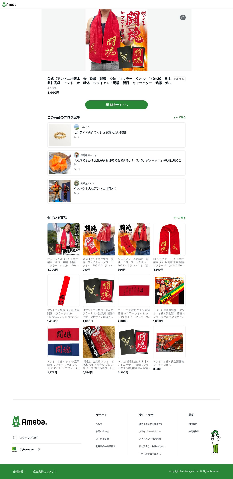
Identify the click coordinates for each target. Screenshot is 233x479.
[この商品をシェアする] (183, 17)
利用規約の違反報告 (105, 446)
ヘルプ (99, 424)
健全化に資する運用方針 (151, 424)
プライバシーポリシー (150, 431)
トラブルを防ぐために (150, 453)
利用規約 (193, 424)
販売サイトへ (119, 105)
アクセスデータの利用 (150, 438)
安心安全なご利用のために (152, 446)
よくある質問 (102, 438)
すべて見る (180, 117)
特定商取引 (194, 431)
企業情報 (18, 471)
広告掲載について (43, 471)
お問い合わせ (102, 431)
